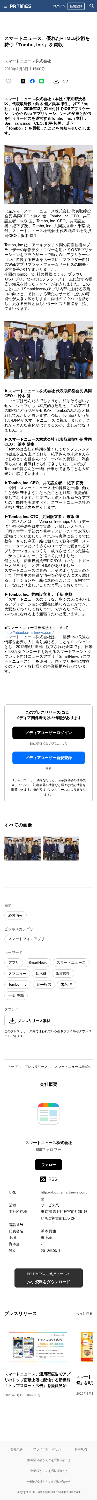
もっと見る (84, 1313)
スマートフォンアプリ (26, 939)
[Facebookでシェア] (32, 81)
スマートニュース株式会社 (75, 1067)
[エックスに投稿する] (23, 81)
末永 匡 (66, 984)
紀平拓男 (44, 984)
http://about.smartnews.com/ (29, 632)
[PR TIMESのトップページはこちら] (20, 6)
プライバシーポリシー (48, 1449)
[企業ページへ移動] (48, 1115)
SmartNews (37, 962)
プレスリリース (36, 1067)
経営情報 (15, 915)
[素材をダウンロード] (56, 81)
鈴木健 (41, 973)
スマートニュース (71, 962)
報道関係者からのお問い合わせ (48, 1460)
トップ (13, 1067)
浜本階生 (63, 973)
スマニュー (17, 973)
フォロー (48, 1165)
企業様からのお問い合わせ (48, 1471)
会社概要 (16, 1449)
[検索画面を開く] (92, 6)
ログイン (59, 6)
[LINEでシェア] (42, 81)
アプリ (13, 962)
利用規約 (80, 1449)
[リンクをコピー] (65, 81)
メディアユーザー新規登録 (48, 757)
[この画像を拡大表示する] (22, 849)
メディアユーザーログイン (48, 732)
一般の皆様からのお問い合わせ (48, 1481)
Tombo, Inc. (17, 984)
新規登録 (76, 6)
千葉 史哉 (16, 995)
